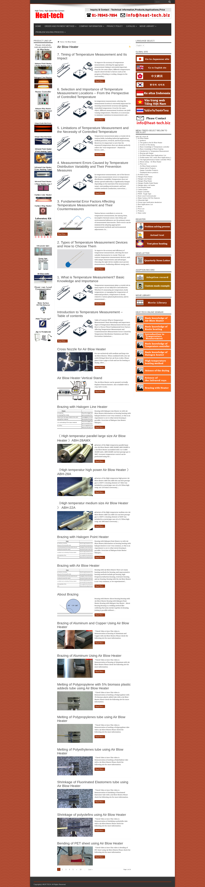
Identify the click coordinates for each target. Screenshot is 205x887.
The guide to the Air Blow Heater (151, 143)
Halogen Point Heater (145, 177)
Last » (90, 869)
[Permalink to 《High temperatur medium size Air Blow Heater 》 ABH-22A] (75, 530)
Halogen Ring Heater (145, 181)
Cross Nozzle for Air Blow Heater (81, 349)
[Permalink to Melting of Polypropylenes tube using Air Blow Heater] (75, 742)
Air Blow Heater (143, 138)
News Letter (142, 213)
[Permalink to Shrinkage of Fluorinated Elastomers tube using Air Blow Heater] (75, 807)
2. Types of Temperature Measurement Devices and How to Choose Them (92, 244)
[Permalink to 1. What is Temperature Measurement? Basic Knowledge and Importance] (75, 302)
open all (138, 136)
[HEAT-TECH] (50, 17)
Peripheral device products (149, 172)
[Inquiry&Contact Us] (128, 18)
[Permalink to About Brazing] (75, 616)
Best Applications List (145, 204)
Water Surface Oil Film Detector (149, 198)
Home (62, 42)
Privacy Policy (115, 26)
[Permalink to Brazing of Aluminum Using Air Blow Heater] (75, 677)
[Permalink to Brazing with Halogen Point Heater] (75, 558)
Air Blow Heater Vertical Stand (79, 378)
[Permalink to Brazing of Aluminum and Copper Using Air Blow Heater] (75, 648)
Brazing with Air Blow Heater (78, 565)
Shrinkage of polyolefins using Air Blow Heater (91, 814)
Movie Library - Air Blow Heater (150, 162)
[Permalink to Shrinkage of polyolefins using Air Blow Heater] (75, 836)
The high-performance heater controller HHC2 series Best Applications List (165, 160)
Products (141, 211)
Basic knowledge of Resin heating (151, 149)
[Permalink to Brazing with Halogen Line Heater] (75, 428)
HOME (38, 26)
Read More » (99, 81)
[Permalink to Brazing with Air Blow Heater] (75, 587)
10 (80, 869)
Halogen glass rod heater (146, 185)
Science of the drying (147, 145)
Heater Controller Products (149, 170)
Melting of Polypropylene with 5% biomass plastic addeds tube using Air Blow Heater (94, 686)
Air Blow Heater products (148, 166)
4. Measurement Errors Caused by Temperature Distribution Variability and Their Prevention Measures (92, 166)
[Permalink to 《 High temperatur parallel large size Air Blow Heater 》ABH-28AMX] (75, 462)
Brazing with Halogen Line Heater (82, 407)
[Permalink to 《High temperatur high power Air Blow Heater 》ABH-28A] (75, 495)
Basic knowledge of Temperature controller (154, 147)
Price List (143, 164)
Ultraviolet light (143, 200)
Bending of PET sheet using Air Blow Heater (90, 843)
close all (145, 136)
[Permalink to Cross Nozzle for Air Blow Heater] (75, 371)
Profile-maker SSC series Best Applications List (156, 157)
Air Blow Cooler (143, 175)
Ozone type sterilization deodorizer (150, 202)
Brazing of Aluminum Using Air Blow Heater (89, 655)
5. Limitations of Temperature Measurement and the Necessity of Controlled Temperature (93, 130)
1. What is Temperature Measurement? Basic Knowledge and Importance (90, 279)
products (143, 140)
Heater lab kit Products (148, 168)
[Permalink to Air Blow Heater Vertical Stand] (75, 399)
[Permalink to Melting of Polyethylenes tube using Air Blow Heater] (75, 775)
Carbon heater (142, 189)
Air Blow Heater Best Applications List (153, 155)
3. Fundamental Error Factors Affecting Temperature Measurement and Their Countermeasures (86, 205)
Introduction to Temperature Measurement (154, 151)
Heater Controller (143, 192)
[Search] (169, 2)
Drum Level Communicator (147, 196)
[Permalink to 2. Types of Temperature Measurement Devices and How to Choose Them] (75, 268)
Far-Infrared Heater (144, 187)
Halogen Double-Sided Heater (148, 183)
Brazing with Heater (146, 153)
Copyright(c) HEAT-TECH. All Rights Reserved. (50, 884)
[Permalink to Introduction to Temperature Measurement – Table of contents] (75, 337)
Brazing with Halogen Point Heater (83, 537)
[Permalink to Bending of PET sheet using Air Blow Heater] (75, 865)
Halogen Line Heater (145, 179)
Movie (140, 206)
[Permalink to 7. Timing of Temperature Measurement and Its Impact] (75, 80)
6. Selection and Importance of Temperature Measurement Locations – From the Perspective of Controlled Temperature (93, 93)
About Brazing (67, 594)
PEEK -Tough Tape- (144, 194)
